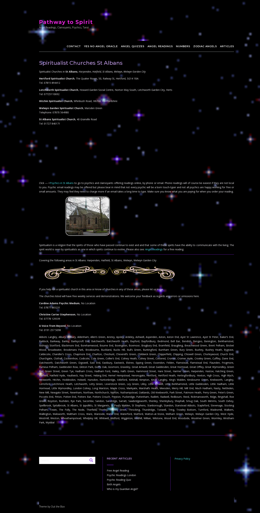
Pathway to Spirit (66, 22)
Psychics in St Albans (62, 183)
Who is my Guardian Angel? (122, 489)
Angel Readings (160, 46)
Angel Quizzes (132, 46)
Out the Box (58, 506)
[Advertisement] (136, 153)
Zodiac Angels (205, 46)
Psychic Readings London (121, 475)
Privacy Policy (182, 458)
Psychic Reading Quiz (119, 479)
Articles (227, 46)
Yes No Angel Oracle (101, 46)
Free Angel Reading (118, 470)
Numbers (183, 46)
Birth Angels (114, 484)
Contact (74, 46)
